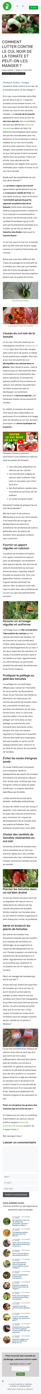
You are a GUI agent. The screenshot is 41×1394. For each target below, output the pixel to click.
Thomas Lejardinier (8, 70)
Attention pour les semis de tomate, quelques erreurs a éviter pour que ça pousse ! (21, 1329)
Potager (25, 82)
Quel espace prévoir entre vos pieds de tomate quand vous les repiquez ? (20, 1265)
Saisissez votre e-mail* (20, 1364)
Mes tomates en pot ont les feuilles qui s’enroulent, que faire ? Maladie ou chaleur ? (20, 1222)
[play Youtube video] (20, 441)
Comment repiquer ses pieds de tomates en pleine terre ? (20, 1340)
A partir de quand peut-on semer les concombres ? (20, 1276)
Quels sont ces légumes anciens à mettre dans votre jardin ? (20, 1297)
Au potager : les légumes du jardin (13, 73)
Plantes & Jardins (11, 82)
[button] (17, 6)
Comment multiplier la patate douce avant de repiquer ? (20, 1287)
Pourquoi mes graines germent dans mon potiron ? (20, 1234)
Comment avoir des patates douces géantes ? (21, 1307)
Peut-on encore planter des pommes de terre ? (20, 1254)
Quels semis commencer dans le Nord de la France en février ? (21, 1244)
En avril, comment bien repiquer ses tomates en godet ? (21, 1318)
